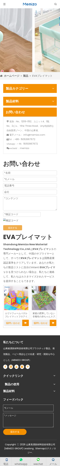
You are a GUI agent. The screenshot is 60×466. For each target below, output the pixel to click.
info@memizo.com (34, 134)
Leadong (29, 448)
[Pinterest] (28, 366)
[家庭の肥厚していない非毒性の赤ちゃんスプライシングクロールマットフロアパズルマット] (44, 297)
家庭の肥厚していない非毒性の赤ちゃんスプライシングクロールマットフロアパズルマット (44, 315)
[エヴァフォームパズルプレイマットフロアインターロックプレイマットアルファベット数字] (16, 297)
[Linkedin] (11, 366)
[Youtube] (16, 366)
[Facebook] (5, 366)
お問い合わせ (13, 323)
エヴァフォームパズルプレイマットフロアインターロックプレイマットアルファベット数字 (16, 315)
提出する (12, 227)
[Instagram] (22, 366)
